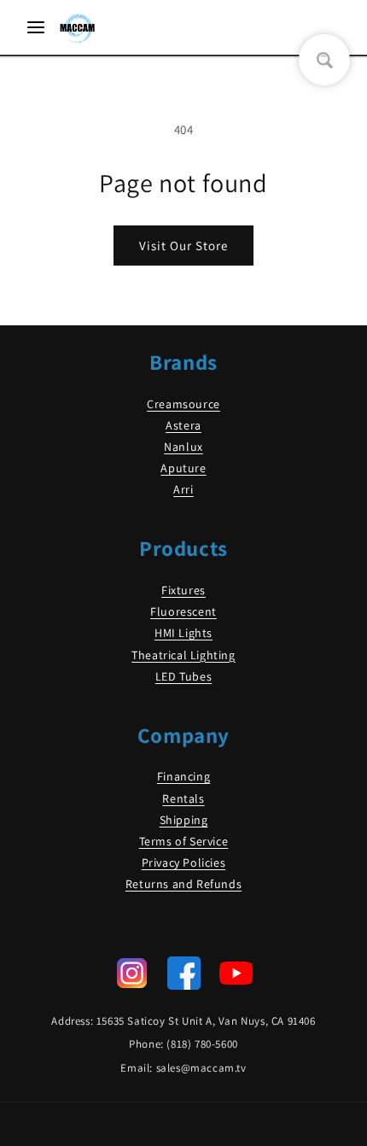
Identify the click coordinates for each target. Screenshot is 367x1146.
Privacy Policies (184, 862)
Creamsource (183, 404)
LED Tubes (183, 676)
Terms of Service (184, 841)
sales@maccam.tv (201, 1068)
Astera (183, 425)
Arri (183, 489)
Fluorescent (183, 611)
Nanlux (183, 446)
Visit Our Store (183, 245)
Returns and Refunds (183, 884)
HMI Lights (183, 632)
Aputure (183, 468)
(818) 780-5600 (201, 1044)
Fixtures (183, 590)
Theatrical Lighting (183, 655)
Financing (183, 776)
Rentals (183, 798)
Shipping (184, 819)
